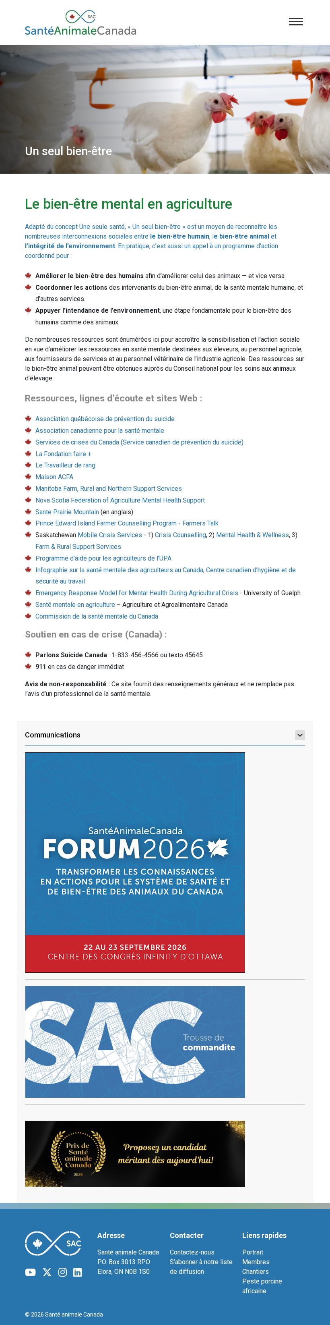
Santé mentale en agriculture (75, 605)
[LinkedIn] (77, 1272)
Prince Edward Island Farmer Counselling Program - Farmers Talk (127, 523)
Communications (52, 735)
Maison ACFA (54, 477)
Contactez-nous (192, 1252)
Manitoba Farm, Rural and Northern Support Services (108, 488)
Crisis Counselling (180, 535)
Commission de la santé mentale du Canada (96, 616)
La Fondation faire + (63, 454)
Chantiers (255, 1271)
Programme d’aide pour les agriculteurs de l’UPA (103, 558)
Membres (256, 1262)
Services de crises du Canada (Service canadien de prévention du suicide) (139, 442)
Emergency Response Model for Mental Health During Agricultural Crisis (136, 593)
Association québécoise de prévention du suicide (105, 419)
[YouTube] (30, 1272)
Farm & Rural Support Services (78, 546)
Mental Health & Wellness (252, 535)
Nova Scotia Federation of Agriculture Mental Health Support (120, 500)
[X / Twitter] (47, 1272)
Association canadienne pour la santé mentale (99, 430)
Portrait (252, 1252)
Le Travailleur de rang (65, 465)
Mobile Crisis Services (110, 535)
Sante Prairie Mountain (67, 512)
